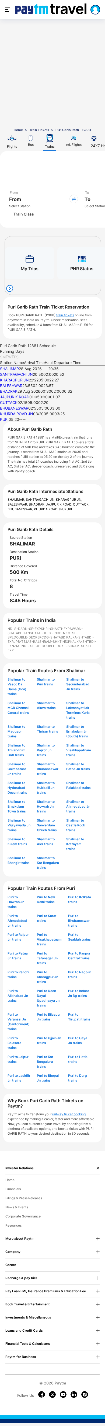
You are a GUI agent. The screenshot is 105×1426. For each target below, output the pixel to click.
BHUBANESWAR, (21, 509)
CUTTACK (9, 402)
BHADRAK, (37, 504)
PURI (4, 419)
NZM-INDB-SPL (24, 646)
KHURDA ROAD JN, (49, 509)
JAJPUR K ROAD (14, 397)
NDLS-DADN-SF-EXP (24, 629)
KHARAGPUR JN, (69, 499)
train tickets (65, 315)
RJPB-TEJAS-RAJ (25, 642)
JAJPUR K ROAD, (59, 504)
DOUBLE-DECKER (27, 637)
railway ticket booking (69, 1114)
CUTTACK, (81, 504)
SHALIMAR (9, 368)
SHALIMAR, (17, 499)
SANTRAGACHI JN (16, 374)
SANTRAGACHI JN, (41, 499)
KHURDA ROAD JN (16, 413)
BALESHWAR (11, 385)
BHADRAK (9, 391)
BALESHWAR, (18, 504)
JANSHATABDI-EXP (38, 633)
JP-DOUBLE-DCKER (52, 646)
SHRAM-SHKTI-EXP (54, 642)
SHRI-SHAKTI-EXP (55, 629)
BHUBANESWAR (14, 408)
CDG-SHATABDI (53, 637)
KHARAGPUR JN (14, 380)
